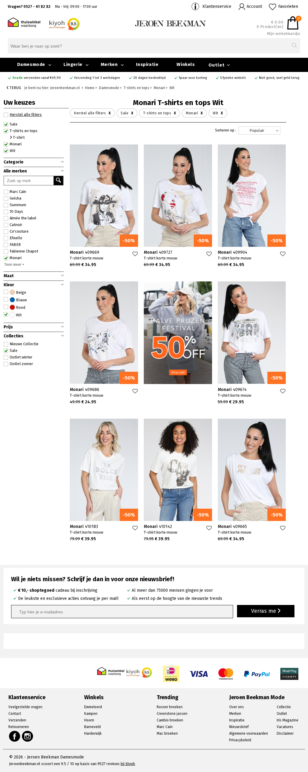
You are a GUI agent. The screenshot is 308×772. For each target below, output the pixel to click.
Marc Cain (18, 191)
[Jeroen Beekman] (170, 23)
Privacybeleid (240, 740)
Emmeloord (93, 707)
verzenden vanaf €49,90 (36, 78)
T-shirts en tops (24, 131)
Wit (12, 150)
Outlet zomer (21, 363)
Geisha (15, 198)
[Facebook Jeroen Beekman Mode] (14, 736)
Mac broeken (167, 733)
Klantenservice (216, 6)
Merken (109, 64)
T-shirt (18, 137)
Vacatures (285, 727)
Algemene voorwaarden (248, 733)
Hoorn (89, 720)
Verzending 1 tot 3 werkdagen (97, 78)
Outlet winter (21, 357)
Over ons (236, 707)
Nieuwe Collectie (24, 344)
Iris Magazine (287, 720)
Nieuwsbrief (239, 727)
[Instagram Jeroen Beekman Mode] (27, 736)
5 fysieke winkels (233, 78)
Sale (13, 350)
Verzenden (17, 720)
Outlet (216, 65)
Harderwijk (93, 733)
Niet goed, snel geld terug (279, 78)
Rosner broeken (170, 707)
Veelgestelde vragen (25, 707)
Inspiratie (147, 64)
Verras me (264, 611)
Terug (15, 87)
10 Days (16, 211)
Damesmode (31, 64)
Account (254, 6)
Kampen (90, 714)
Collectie (284, 707)
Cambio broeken (170, 720)
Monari (16, 258)
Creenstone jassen (172, 714)
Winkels (186, 64)
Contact (14, 714)
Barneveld (92, 727)
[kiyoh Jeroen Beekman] (139, 670)
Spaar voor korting (193, 78)
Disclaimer (285, 733)
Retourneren (18, 727)
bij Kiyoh (128, 763)
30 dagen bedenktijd (149, 78)
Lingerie (72, 64)
